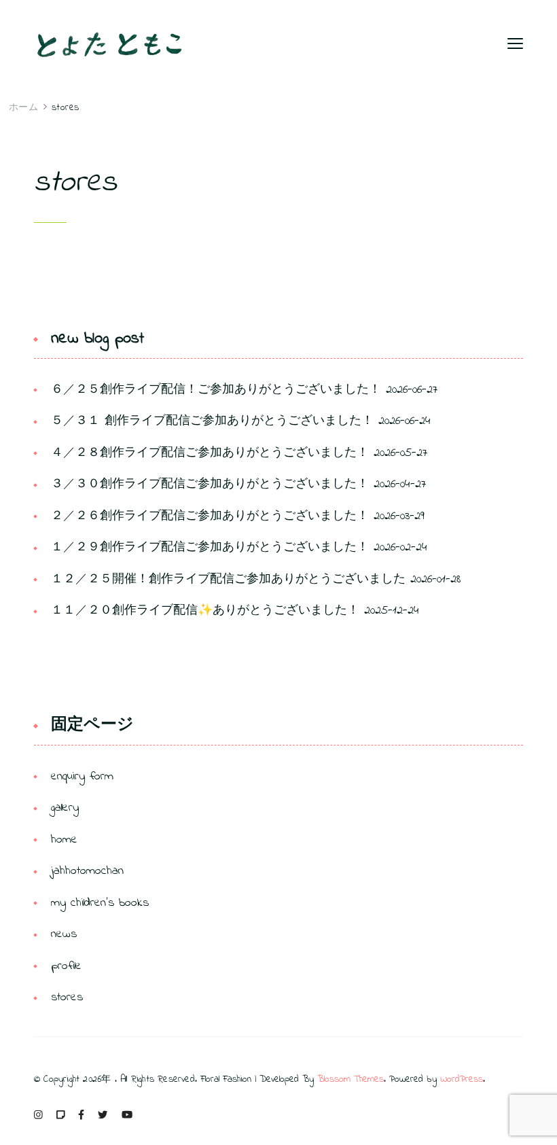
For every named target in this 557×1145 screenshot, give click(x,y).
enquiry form (82, 777)
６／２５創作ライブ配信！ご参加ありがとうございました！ (216, 390)
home (64, 840)
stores (67, 997)
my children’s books (100, 903)
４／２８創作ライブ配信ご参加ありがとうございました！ (210, 453)
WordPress (461, 1079)
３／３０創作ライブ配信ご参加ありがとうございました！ (210, 484)
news (64, 934)
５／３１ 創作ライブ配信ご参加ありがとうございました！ (212, 421)
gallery (65, 808)
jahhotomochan (87, 871)
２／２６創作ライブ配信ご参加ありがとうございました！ (210, 516)
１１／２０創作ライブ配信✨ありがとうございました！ (205, 611)
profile (66, 966)
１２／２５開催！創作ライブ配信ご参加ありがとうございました (228, 579)
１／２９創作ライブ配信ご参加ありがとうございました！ (210, 548)
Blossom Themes (350, 1079)
